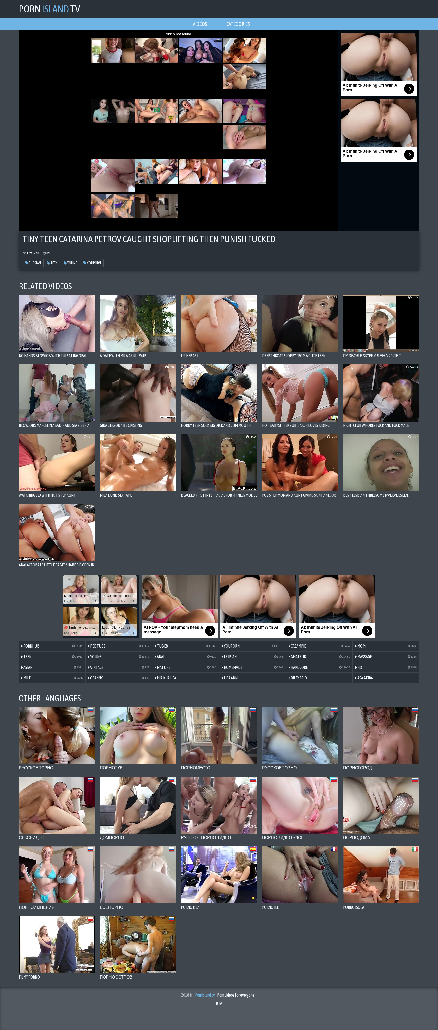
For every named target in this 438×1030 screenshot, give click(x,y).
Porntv (49, 8)
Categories (238, 24)
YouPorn (93, 263)
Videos (200, 24)
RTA (219, 1003)
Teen (54, 263)
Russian (34, 263)
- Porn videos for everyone (224, 995)
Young (72, 263)
